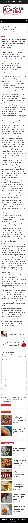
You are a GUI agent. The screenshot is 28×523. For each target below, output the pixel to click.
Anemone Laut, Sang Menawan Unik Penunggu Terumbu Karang (19, 430)
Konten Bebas (6, 52)
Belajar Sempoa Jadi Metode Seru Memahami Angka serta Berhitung (19, 473)
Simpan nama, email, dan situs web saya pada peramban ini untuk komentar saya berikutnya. (14, 399)
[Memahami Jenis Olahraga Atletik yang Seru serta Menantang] (6, 420)
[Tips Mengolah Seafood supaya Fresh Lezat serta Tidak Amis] (6, 463)
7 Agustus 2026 (17, 513)
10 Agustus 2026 (17, 501)
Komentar (4, 359)
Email (3, 386)
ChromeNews (21, 519)
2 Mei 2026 (16, 422)
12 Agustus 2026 (17, 489)
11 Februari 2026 (17, 434)
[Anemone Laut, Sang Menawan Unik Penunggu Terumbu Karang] (6, 431)
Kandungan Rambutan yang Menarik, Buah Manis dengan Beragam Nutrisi (19, 497)
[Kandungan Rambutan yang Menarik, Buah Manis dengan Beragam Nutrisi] (6, 498)
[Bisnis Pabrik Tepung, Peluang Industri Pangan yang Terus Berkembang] (6, 509)
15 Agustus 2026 (17, 478)
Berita (3, 36)
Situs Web (4, 392)
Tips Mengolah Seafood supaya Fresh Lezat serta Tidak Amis (19, 462)
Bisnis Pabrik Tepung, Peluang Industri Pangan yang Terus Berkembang (19, 508)
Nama (3, 380)
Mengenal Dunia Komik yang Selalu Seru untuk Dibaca (19, 450)
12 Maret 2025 (10, 47)
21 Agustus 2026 (17, 465)
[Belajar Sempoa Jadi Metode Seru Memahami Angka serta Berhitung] (6, 474)
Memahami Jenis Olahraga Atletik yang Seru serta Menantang (19, 418)
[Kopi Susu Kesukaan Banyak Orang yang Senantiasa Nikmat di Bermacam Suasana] (6, 486)
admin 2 (4, 47)
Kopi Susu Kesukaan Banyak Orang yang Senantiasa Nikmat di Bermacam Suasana (19, 485)
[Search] (26, 20)
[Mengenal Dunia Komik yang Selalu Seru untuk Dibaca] (6, 451)
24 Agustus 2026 (17, 453)
